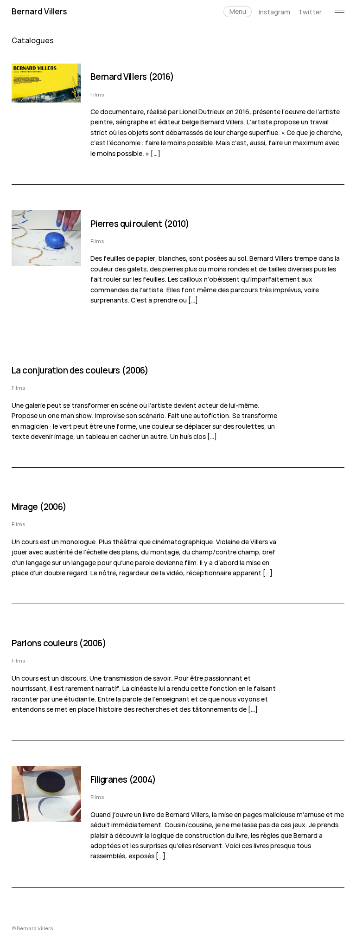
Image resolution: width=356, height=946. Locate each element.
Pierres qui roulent (126, 224)
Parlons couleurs (44, 643)
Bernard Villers (39, 11)
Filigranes (108, 779)
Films (97, 94)
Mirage (25, 507)
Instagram (274, 11)
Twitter (310, 11)
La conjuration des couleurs (66, 370)
